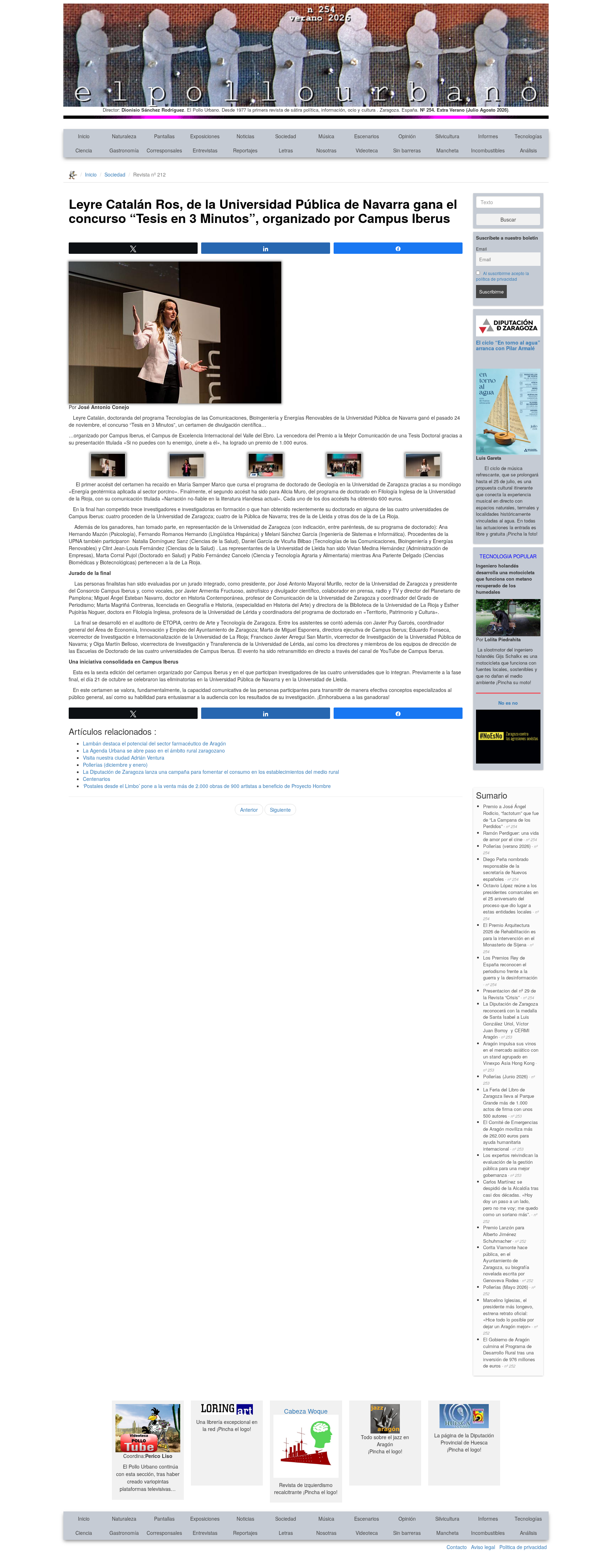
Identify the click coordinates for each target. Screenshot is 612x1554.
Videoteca (367, 150)
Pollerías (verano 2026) (510, 849)
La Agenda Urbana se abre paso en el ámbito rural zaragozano (154, 750)
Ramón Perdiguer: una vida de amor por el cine (511, 836)
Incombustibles (488, 150)
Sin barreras (407, 150)
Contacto (457, 1546)
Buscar (508, 219)
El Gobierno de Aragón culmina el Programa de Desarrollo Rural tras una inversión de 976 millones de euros (509, 1352)
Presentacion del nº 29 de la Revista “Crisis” (509, 994)
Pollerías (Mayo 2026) (509, 1290)
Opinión (407, 136)
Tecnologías (528, 136)
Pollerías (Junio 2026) (509, 1079)
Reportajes (245, 150)
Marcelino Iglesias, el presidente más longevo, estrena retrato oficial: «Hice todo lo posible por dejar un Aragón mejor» (510, 1316)
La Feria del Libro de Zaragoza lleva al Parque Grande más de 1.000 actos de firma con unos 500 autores (508, 1102)
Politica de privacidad (523, 1546)
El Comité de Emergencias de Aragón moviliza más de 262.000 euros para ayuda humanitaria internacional (510, 1135)
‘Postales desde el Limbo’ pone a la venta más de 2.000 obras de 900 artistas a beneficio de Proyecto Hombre (207, 785)
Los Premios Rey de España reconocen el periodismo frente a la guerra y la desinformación (510, 970)
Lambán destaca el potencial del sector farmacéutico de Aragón (154, 743)
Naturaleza (124, 136)
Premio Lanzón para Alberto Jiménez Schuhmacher (504, 1234)
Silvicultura (447, 136)
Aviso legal (483, 1546)
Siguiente (280, 809)
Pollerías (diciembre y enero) (115, 764)
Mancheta (447, 150)
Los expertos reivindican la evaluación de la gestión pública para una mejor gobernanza (510, 1165)
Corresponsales (164, 150)
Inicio (84, 136)
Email (481, 249)
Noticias (245, 136)
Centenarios (96, 778)
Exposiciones (205, 136)
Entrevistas (205, 150)
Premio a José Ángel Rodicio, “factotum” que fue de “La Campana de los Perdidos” (511, 816)
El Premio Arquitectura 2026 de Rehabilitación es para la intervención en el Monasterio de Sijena (509, 938)
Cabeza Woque (306, 1410)
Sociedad (285, 136)
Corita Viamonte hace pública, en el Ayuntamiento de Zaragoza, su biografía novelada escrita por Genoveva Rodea (508, 1264)
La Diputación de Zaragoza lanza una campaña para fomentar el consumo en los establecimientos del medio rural (211, 771)
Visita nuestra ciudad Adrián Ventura (123, 757)
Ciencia (83, 150)
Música (326, 136)
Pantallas (164, 136)
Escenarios (366, 136)
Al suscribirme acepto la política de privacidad (502, 276)
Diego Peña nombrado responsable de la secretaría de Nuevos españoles (505, 869)
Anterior (249, 809)
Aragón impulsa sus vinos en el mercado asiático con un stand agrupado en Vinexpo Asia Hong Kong (510, 1056)
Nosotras (326, 150)
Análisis (528, 150)
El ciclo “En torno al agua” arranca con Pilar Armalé (508, 345)
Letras (286, 150)
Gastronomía (124, 150)
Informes (488, 136)
